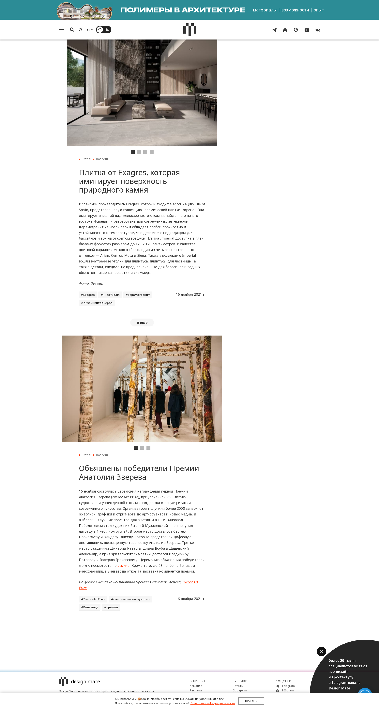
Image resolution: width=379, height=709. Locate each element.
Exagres (89, 295)
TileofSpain (111, 295)
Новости (102, 159)
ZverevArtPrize (94, 599)
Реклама (196, 690)
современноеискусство (131, 599)
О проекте (199, 681)
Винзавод (90, 607)
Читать (87, 159)
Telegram (288, 686)
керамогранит (139, 295)
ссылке (124, 565)
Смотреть (240, 690)
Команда (196, 686)
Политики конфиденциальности (212, 703)
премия (112, 607)
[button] (321, 651)
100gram (287, 690)
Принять (251, 701)
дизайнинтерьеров (98, 303)
